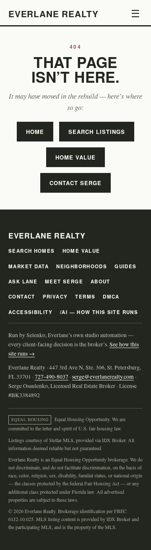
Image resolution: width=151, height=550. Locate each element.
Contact (21, 296)
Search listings (96, 132)
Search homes (31, 250)
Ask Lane (22, 281)
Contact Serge (75, 183)
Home (35, 132)
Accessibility (30, 312)
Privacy (55, 296)
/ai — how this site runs (99, 312)
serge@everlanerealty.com (103, 376)
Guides (125, 266)
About (100, 281)
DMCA (111, 296)
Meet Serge (64, 281)
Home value (75, 157)
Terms (85, 296)
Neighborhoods (81, 266)
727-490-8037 (51, 376)
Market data (28, 266)
